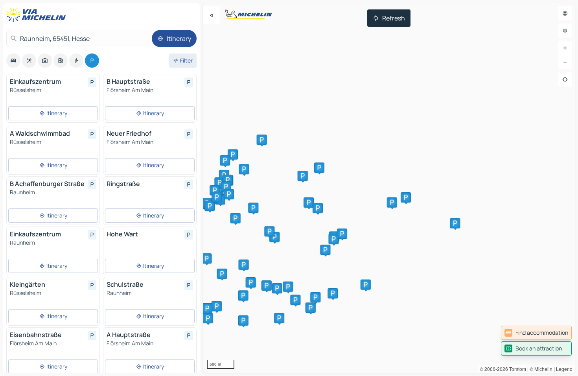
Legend (564, 368)
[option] (13, 60)
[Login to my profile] (565, 13)
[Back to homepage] (37, 15)
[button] (279, 318)
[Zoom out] (565, 62)
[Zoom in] (565, 48)
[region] (389, 188)
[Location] (565, 79)
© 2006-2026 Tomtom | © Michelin (516, 368)
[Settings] (565, 31)
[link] (536, 333)
